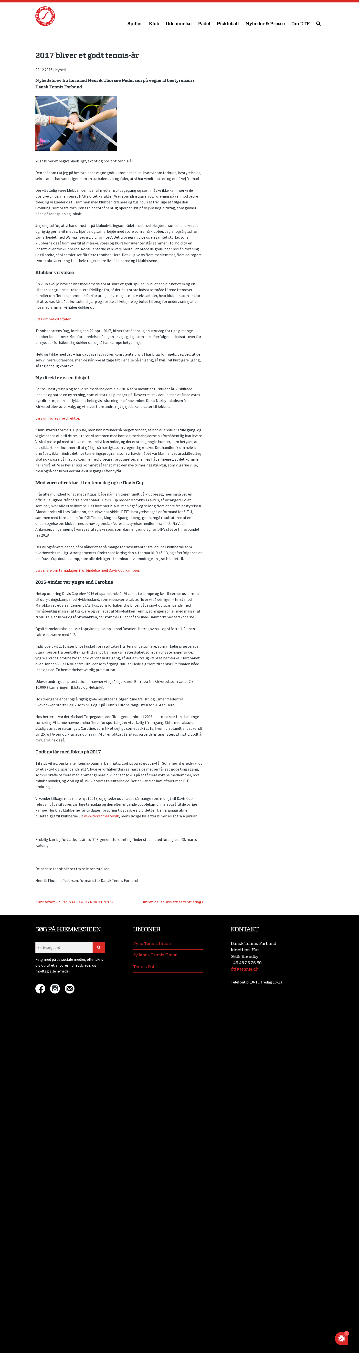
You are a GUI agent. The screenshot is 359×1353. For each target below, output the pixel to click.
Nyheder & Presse (265, 24)
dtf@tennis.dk (244, 969)
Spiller (134, 24)
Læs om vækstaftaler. (53, 319)
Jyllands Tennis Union (155, 955)
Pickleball (228, 24)
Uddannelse (178, 24)
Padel (204, 24)
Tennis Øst (144, 966)
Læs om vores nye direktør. (57, 418)
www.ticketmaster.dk (101, 816)
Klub (154, 24)
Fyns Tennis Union (152, 943)
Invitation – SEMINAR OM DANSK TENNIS (75, 902)
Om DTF (300, 24)
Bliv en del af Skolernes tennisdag (171, 902)
